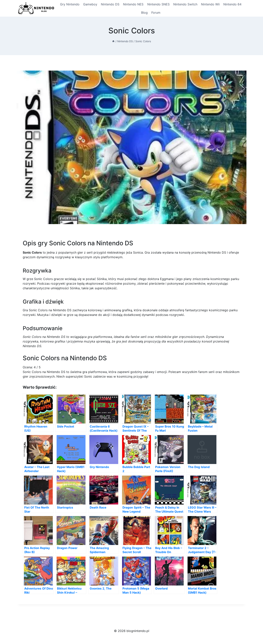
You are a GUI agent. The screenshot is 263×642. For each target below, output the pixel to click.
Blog (144, 12)
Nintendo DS (110, 4)
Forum (155, 12)
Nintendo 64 (232, 4)
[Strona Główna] (113, 41)
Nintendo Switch (185, 4)
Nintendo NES (133, 4)
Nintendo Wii (210, 4)
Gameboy (90, 4)
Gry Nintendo (70, 4)
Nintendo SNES (158, 4)
